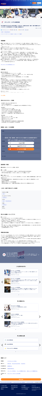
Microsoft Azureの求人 (16, 363)
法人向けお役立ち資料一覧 (36, 387)
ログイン (39, 2)
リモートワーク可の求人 (11, 371)
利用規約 (9, 139)
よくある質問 (23, 385)
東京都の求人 (9, 366)
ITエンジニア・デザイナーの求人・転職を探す (19, 382)
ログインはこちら (21, 151)
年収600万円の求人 (10, 368)
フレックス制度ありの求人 (21, 371)
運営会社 (2, 388)
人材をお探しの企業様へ (4, 387)
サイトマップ (34, 385)
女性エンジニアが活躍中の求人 (32, 371)
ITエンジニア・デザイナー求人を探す (13, 373)
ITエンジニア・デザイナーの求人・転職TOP (6, 382)
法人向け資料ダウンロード (25, 387)
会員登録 (34, 2)
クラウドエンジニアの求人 (12, 361)
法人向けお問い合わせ (14, 387)
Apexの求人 (23, 363)
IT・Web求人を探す (4, 385)
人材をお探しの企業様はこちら (36, 4)
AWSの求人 (9, 363)
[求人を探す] (31, 3)
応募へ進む (21, 379)
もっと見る (3, 95)
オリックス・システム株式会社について (8, 64)
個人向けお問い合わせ (14, 385)
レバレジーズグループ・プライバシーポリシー (25, 139)
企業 (31, 7)
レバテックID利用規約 (14, 139)
